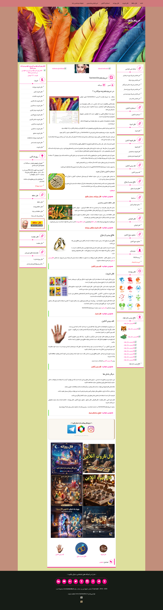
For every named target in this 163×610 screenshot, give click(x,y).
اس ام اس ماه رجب (134, 98)
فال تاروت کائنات (37, 96)
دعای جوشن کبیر (135, 204)
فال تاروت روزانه (37, 87)
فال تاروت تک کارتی (37, 100)
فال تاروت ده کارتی (37, 128)
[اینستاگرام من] (87, 581)
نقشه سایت (71, 593)
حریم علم (134, 20)
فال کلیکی (137, 225)
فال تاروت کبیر (38, 91)
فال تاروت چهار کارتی (36, 110)
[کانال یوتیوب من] (64, 581)
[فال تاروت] (99, 459)
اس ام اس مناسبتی (92, 3)
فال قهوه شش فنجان (134, 156)
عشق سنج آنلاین (135, 241)
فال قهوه (137, 146)
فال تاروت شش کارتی (36, 119)
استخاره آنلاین (105, 3)
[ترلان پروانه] (82, 69)
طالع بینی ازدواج (135, 188)
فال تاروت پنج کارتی (37, 114)
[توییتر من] (76, 581)
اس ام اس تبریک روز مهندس (131, 93)
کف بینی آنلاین (108, 360)
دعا (139, 209)
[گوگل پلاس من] (70, 581)
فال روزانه (116, 3)
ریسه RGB (137, 257)
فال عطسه (39, 243)
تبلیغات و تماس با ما (77, 3)
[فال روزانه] (67, 459)
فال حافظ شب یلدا (37, 211)
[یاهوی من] (104, 581)
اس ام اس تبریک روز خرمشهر (131, 75)
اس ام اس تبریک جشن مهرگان (131, 84)
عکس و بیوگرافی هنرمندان (35, 263)
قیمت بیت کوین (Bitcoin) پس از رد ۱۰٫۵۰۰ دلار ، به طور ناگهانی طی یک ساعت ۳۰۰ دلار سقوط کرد (33, 172)
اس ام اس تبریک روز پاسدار (132, 89)
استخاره (112, 190)
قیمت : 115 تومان (32, 70)
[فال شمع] (67, 490)
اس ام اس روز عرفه (134, 79)
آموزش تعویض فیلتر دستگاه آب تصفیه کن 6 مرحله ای (34, 164)
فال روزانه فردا (38, 259)
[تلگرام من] (99, 581)
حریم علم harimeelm (98, 77)
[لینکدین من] (58, 581)
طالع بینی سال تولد (134, 363)
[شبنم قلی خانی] (59, 68)
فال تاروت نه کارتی (37, 123)
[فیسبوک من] (93, 581)
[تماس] (81, 581)
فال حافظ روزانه (80, 221)
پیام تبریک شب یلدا (37, 215)
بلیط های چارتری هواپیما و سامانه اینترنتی (34, 180)
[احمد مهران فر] (104, 68)
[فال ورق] (67, 522)
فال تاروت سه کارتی (37, 105)
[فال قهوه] (99, 490)
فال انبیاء (137, 130)
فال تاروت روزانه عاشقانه (35, 137)
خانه (141, 3)
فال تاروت (125, 3)
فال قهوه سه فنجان (134, 151)
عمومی (101, 562)
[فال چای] (99, 522)
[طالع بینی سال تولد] (130, 342)
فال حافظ (134, 3)
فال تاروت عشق (38, 133)
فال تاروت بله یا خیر (37, 142)
